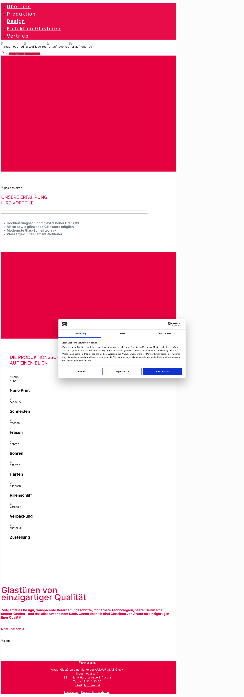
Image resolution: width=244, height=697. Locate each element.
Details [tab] (122, 333)
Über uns (19, 6)
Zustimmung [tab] (79, 333)
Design (16, 21)
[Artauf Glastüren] (46, 46)
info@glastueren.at (87, 685)
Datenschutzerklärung (96, 692)
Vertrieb (18, 36)
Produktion (21, 14)
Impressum (71, 692)
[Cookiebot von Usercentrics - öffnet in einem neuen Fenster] (170, 324)
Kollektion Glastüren (34, 28)
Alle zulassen (162, 371)
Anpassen (120, 371)
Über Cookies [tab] (164, 333)
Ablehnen (81, 371)
